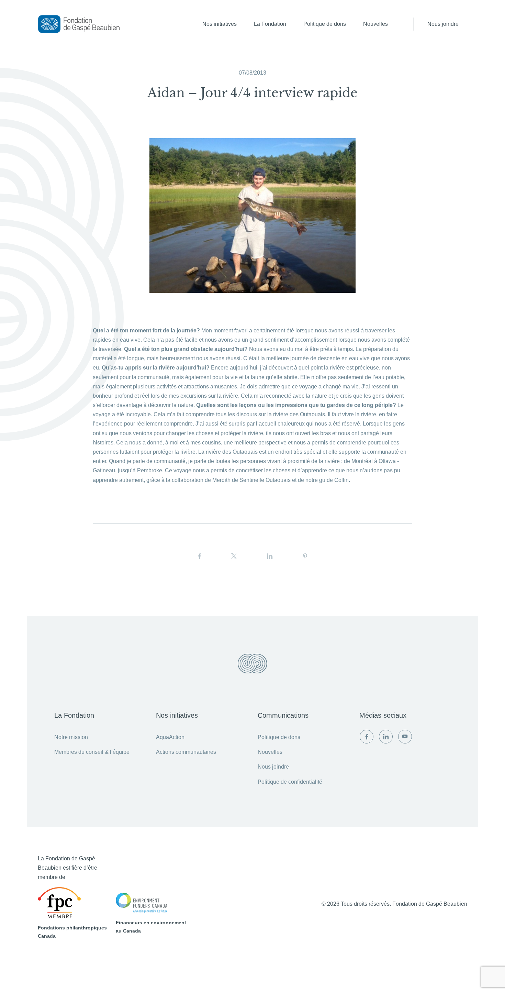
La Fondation (270, 24)
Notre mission (71, 737)
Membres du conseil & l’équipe (92, 752)
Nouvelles (375, 24)
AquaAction (170, 737)
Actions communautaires (186, 752)
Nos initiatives (219, 24)
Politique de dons (324, 24)
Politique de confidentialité (290, 782)
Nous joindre (443, 24)
